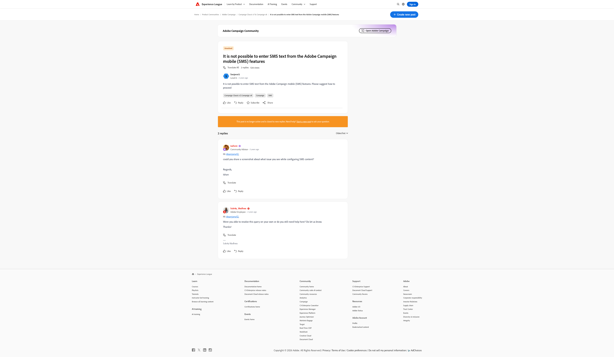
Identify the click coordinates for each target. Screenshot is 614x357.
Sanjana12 (235, 74)
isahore (233, 145)
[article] (282, 169)
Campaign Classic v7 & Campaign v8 (253, 14)
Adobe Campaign (229, 14)
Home (196, 14)
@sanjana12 (232, 154)
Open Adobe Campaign (377, 30)
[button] (404, 14)
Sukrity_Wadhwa (238, 208)
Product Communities (210, 14)
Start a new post (304, 121)
